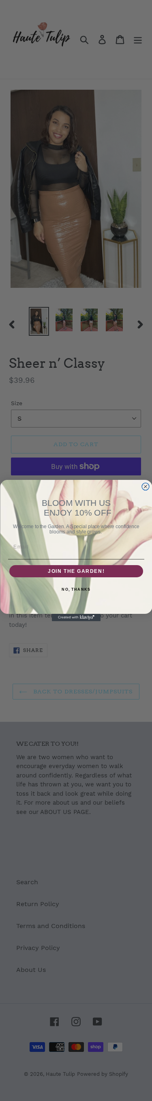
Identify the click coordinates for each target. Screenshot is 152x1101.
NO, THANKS (76, 589)
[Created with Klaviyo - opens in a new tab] (76, 617)
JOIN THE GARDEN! (76, 571)
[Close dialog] (145, 486)
